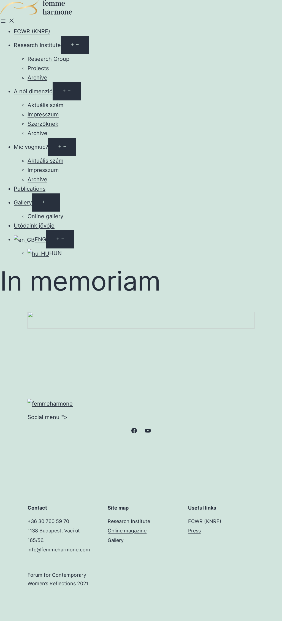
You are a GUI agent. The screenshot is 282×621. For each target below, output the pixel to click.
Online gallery (45, 216)
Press (194, 531)
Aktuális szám (45, 105)
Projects (38, 68)
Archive (37, 77)
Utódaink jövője (34, 225)
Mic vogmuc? (31, 147)
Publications (29, 188)
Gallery (23, 202)
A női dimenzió (33, 91)
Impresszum (43, 114)
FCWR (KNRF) (32, 31)
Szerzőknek (43, 124)
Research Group (48, 59)
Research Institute (37, 45)
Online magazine (127, 531)
